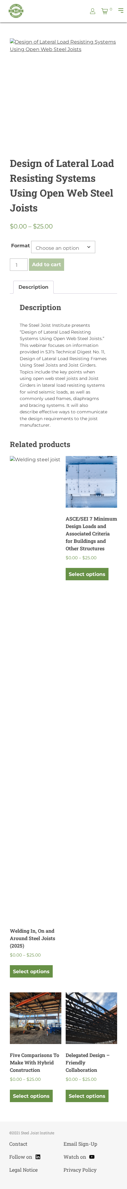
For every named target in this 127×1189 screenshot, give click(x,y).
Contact (18, 1143)
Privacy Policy (79, 1169)
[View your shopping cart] (104, 11)
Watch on (79, 1156)
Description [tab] (33, 287)
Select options (31, 971)
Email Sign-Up (80, 1143)
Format (20, 246)
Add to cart (46, 264)
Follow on (25, 1156)
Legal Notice (23, 1169)
